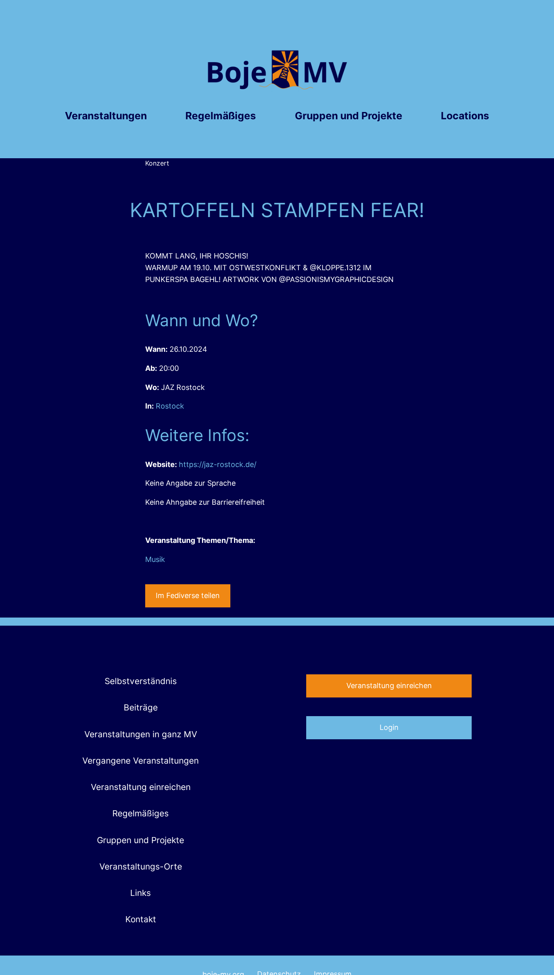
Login (389, 727)
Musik (155, 559)
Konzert (157, 163)
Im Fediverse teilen (188, 595)
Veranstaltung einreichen (389, 685)
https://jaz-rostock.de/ (217, 464)
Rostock (170, 406)
